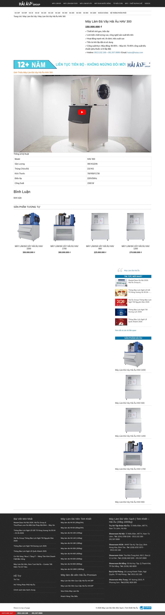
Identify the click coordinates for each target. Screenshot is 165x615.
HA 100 (43, 13)
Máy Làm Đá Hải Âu (132, 270)
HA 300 (64, 13)
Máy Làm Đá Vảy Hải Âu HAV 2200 (130, 370)
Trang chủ (18, 16)
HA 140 (50, 13)
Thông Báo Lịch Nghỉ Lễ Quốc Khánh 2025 (30, 551)
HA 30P (17, 13)
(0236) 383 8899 (130, 566)
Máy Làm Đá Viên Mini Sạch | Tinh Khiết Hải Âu (30, 3)
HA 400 (71, 13)
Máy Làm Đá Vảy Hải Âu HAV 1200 (130, 436)
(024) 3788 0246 (124, 537)
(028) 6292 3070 (136, 547)
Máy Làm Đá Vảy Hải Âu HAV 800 (129, 502)
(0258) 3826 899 (130, 582)
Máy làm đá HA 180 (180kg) (71, 543)
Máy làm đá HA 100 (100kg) (71, 533)
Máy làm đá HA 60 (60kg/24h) (72, 528)
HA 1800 (93, 13)
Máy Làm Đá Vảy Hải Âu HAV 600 (129, 403)
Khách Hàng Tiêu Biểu (69, 596)
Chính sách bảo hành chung (24, 590)
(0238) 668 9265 (128, 558)
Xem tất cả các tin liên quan (125, 330)
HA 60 (37, 13)
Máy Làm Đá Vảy (30, 16)
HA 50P (24, 13)
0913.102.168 (100, 53)
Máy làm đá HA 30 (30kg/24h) (72, 522)
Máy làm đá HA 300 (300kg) (71, 548)
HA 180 (57, 13)
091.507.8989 (114, 53)
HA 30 (31, 13)
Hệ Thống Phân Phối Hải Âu (24, 585)
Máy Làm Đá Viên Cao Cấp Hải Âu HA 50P (77, 586)
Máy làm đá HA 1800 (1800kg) (72, 569)
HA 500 (78, 13)
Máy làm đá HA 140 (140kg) (71, 538)
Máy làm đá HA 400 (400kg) (71, 554)
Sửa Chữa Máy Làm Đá (70, 591)
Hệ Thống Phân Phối (118, 13)
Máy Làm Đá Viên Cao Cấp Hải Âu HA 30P (77, 581)
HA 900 (85, 13)
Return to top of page (22, 608)
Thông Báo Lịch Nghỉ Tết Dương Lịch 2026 (30, 546)
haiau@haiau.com (135, 53)
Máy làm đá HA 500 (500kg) (71, 559)
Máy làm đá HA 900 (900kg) (71, 564)
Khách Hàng (103, 13)
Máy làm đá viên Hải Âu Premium (79, 575)
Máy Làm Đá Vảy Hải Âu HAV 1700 (130, 469)
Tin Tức (16, 579)
